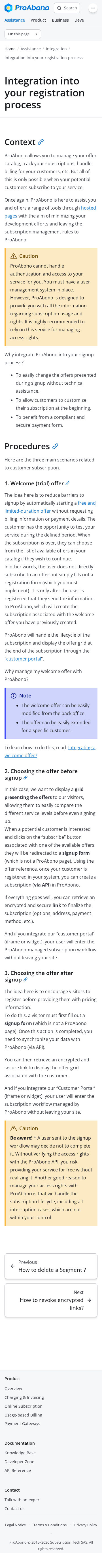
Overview (13, 1388)
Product (38, 20)
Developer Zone (19, 1461)
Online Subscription (23, 1406)
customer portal (23, 659)
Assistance (15, 20)
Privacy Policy (85, 1524)
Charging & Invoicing (24, 1397)
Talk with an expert (23, 1499)
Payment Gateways (22, 1423)
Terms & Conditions (50, 1524)
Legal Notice (15, 1524)
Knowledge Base (20, 1452)
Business (60, 20)
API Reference (18, 1470)
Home (10, 48)
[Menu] (92, 8)
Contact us (15, 1508)
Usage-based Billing (23, 1415)
